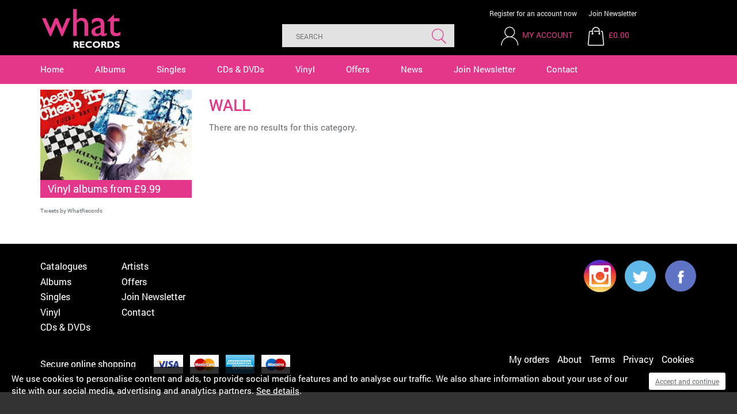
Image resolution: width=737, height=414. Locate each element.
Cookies (678, 359)
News (412, 69)
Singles (171, 69)
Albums (110, 69)
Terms (602, 359)
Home (52, 69)
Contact (562, 69)
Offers (358, 69)
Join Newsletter (612, 13)
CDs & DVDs (240, 69)
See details (277, 390)
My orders (529, 359)
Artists (135, 266)
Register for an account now (533, 13)
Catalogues (63, 266)
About (569, 359)
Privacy (638, 359)
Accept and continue (687, 381)
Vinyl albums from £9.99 (104, 188)
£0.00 (619, 34)
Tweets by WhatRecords (71, 210)
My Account (547, 34)
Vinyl (305, 69)
